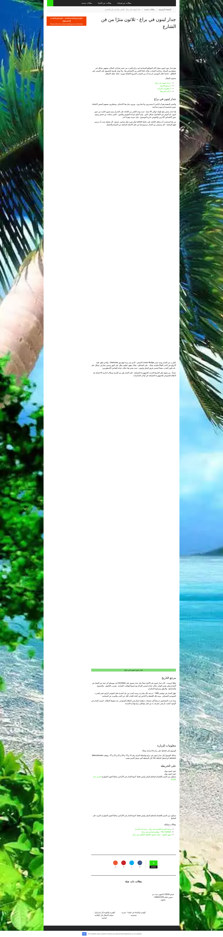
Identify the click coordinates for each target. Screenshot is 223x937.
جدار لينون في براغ (163, 83)
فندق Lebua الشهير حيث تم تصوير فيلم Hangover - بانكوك (163, 897)
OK (84, 934)
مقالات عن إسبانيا (124, 3)
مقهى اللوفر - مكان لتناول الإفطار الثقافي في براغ (152, 835)
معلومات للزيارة (164, 88)
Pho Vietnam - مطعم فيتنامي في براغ (156, 832)
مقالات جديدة (87, 3)
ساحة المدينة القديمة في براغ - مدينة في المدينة (153, 829)
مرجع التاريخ (165, 86)
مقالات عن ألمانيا (104, 3)
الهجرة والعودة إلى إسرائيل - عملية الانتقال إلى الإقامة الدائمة (104, 915)
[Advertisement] (134, 50)
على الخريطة (165, 91)
